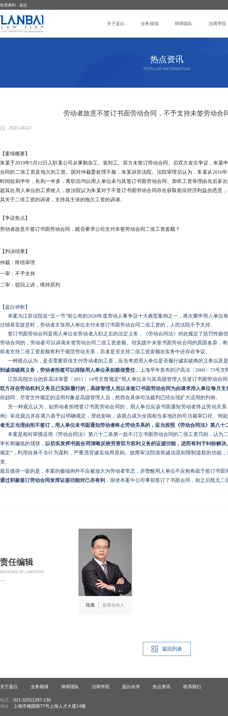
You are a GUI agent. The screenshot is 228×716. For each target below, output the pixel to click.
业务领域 (149, 23)
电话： (6, 700)
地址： (6, 706)
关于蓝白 (116, 23)
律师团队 (183, 23)
